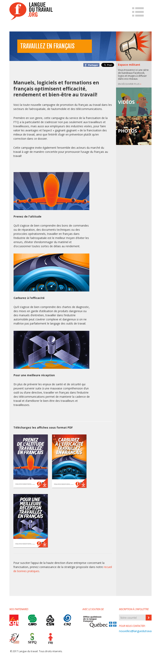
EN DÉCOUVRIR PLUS (129, 83)
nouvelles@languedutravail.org (138, 631)
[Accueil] (31, 11)
